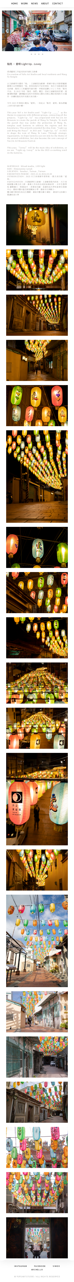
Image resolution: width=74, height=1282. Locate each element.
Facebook (40, 1266)
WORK (24, 3)
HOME (14, 3)
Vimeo (56, 1266)
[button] (6, 30)
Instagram (20, 1266)
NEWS (34, 3)
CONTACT (57, 3)
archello (37, 1269)
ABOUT (45, 3)
